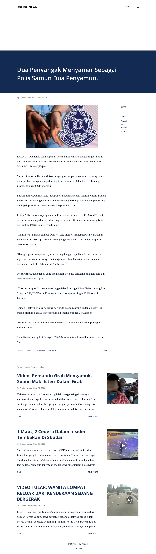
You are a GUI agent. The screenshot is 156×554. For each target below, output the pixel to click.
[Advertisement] (78, 32)
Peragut (124, 121)
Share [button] (123, 107)
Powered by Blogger (79, 544)
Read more (93, 416)
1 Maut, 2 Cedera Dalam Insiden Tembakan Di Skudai (52, 434)
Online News (27, 7)
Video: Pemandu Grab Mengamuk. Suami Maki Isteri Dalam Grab (54, 378)
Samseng (124, 131)
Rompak (124, 128)
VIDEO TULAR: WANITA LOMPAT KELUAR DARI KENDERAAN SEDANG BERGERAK (55, 493)
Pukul (123, 124)
